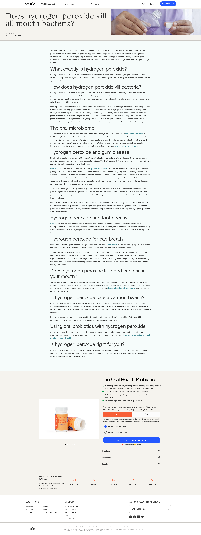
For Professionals (50, 512)
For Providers (93, 4)
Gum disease (56, 168)
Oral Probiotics (71, 4)
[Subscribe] (168, 509)
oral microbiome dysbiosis (126, 146)
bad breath (112, 244)
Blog (45, 509)
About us (29, 509)
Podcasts (30, 512)
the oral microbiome (134, 134)
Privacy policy (70, 509)
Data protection (70, 512)
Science (46, 506)
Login (152, 4)
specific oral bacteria (99, 168)
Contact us (69, 518)
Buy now (29, 506)
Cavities (53, 223)
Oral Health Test (48, 4)
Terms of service (71, 506)
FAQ (66, 515)
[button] (143, 4)
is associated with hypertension (121, 288)
